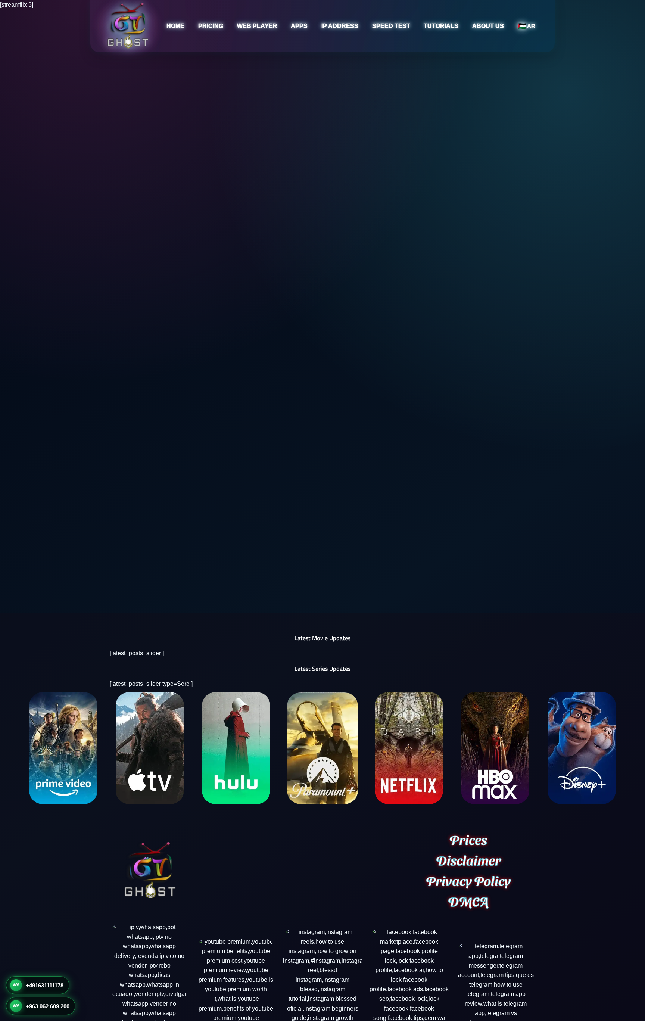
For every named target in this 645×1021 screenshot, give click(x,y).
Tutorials (441, 26)
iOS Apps (283, 65)
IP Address (339, 26)
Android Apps (288, 51)
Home (175, 26)
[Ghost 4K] (127, 26)
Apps (299, 26)
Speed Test (391, 26)
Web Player (257, 26)
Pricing (210, 26)
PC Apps (282, 79)
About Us (488, 26)
